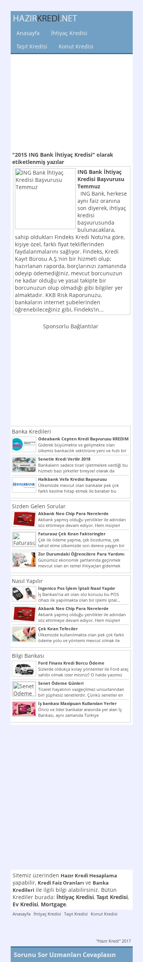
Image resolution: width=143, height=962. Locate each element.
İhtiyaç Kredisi (69, 33)
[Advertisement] (72, 101)
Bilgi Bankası (28, 655)
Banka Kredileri (31, 431)
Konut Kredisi (76, 46)
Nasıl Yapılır (27, 581)
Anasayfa (28, 33)
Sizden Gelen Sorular (39, 506)
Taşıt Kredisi (31, 46)
